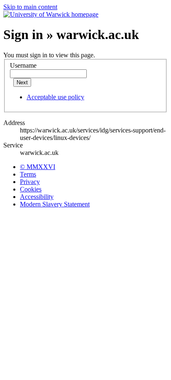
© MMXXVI (37, 166)
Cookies (31, 189)
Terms (28, 174)
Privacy (30, 181)
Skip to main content (30, 6)
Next (22, 82)
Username (23, 65)
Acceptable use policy (55, 97)
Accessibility (37, 196)
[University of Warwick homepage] (50, 14)
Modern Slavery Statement (55, 204)
